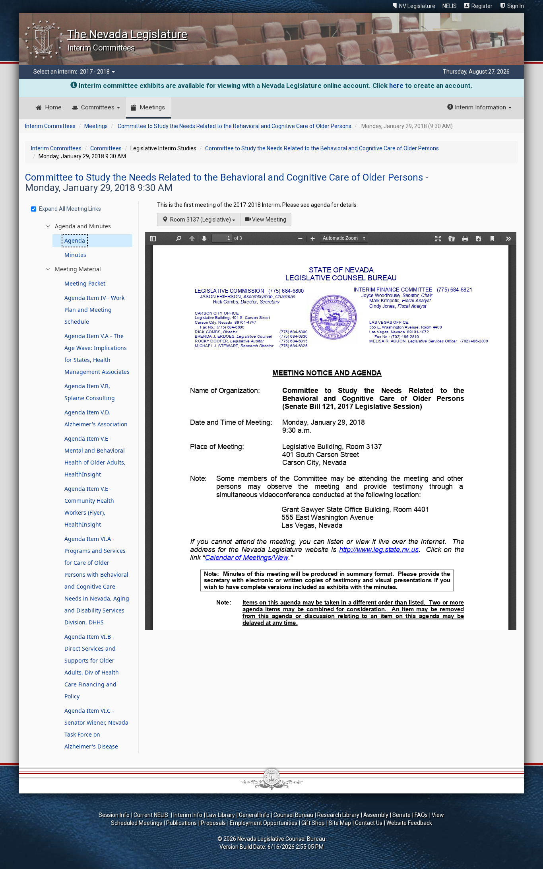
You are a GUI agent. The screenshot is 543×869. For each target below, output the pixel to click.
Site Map (340, 823)
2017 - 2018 (95, 71)
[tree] (83, 486)
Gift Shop (313, 823)
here (396, 85)
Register (482, 6)
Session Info (114, 815)
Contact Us (368, 823)
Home (53, 107)
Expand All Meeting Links (70, 209)
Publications (181, 823)
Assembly (375, 815)
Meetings (152, 107)
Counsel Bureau (293, 815)
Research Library (338, 815)
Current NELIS (151, 815)
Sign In (515, 6)
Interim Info (187, 815)
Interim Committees (50, 126)
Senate (401, 815)
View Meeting (271, 219)
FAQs (421, 815)
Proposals (213, 823)
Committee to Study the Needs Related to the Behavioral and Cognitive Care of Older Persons (234, 126)
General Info (254, 815)
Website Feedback (409, 823)
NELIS (449, 6)
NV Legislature (417, 6)
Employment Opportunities (263, 823)
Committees (98, 107)
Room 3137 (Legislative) (200, 219)
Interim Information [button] (480, 107)
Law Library (220, 815)
